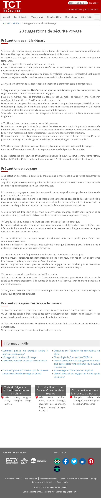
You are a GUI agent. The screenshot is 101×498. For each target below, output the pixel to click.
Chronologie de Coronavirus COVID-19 (73, 357)
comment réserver (48, 478)
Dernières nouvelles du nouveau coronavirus (24, 360)
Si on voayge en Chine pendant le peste (73, 370)
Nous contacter (30, 478)
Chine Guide (86, 17)
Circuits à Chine (54, 17)
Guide (16, 23)
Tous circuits (62, 482)
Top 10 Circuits (20, 17)
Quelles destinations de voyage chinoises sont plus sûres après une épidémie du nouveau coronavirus (77, 364)
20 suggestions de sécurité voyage (19, 357)
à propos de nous (12, 478)
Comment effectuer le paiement (74, 478)
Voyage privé (37, 17)
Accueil (6, 17)
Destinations (71, 17)
